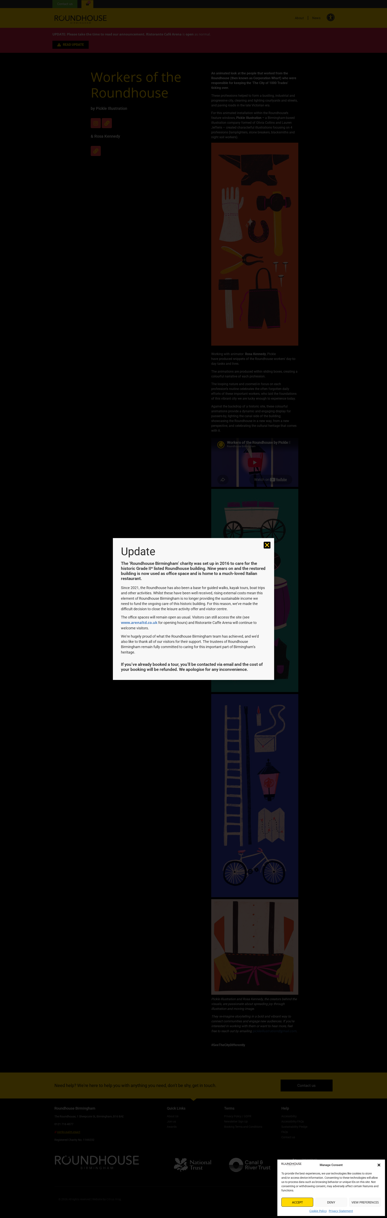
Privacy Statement (341, 1211)
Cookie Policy (318, 1211)
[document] (193, 609)
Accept (297, 1202)
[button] (379, 1165)
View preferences (365, 1202)
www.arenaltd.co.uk (139, 622)
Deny (331, 1202)
